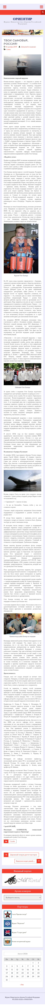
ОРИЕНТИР (22, 19)
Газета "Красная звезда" (19, 914)
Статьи (15, 35)
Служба (12, 841)
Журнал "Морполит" (17, 923)
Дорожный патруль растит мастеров (23, 855)
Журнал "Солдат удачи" (18, 932)
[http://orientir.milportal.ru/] (22, 32)
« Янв (22, 985)
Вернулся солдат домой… (25, 861)
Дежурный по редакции (28, 47)
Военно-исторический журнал (20, 941)
